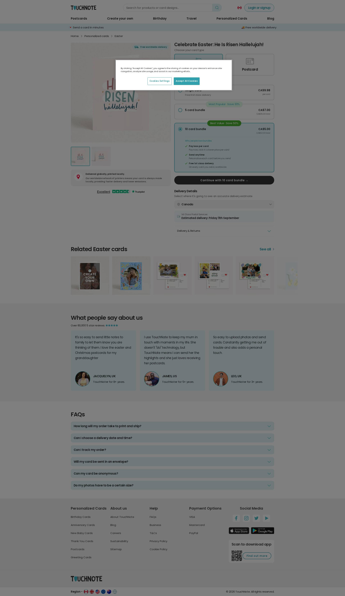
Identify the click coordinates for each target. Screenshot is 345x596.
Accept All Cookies (187, 81)
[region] (173, 75)
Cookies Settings (160, 81)
